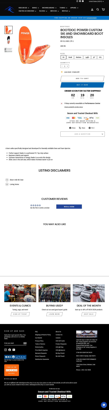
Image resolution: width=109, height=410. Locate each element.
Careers (58, 338)
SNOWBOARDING (48, 8)
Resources (23, 8)
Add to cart (82, 78)
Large (87, 57)
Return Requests (40, 356)
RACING (42, 11)
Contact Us (59, 335)
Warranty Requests (41, 353)
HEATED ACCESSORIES (26, 11)
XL (94, 57)
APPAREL (73, 8)
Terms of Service (40, 344)
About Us (58, 332)
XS (63, 57)
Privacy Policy (39, 341)
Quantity (65, 62)
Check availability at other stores (73, 107)
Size (62, 53)
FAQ (36, 332)
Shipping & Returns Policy (43, 335)
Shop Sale (89, 314)
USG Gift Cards (60, 341)
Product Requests (61, 344)
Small (70, 57)
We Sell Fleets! (60, 356)
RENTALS (65, 11)
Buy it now (82, 85)
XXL (100, 57)
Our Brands (38, 338)
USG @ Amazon (60, 350)
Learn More (54, 314)
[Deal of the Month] (89, 293)
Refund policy (39, 347)
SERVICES (53, 11)
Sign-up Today (20, 314)
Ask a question (82, 134)
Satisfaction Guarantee (42, 359)
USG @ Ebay (59, 347)
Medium (78, 57)
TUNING (63, 8)
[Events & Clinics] (20, 293)
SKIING (34, 8)
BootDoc (65, 26)
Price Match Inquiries (41, 350)
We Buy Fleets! (60, 353)
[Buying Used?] (54, 293)
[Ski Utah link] (15, 358)
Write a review (69, 206)
